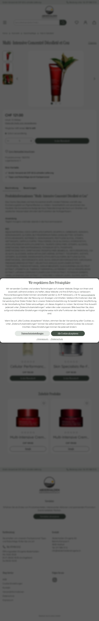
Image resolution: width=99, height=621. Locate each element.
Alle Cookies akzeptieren (68, 333)
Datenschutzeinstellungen (32, 333)
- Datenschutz (56, 339)
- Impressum (42, 339)
